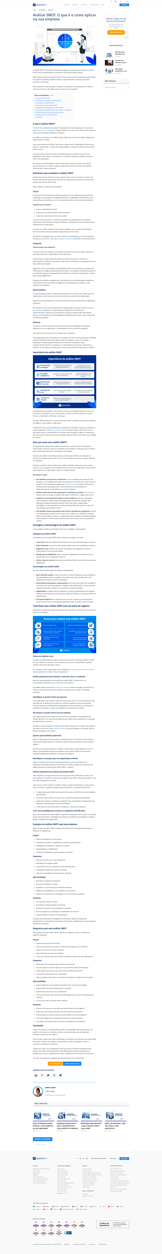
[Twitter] (48, 1075)
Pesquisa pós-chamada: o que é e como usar (121, 62)
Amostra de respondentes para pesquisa (91, 1172)
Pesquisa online (60, 1168)
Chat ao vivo (112, 1158)
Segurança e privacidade (87, 1196)
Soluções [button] (75, 5)
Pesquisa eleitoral (61, 1177)
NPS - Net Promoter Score (116, 1168)
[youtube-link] (86, 1158)
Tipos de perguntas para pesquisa (40, 1179)
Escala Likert (113, 1187)
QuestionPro (42, 10)
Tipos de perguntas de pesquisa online (118, 1185)
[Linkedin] (35, 1075)
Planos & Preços (86, 1187)
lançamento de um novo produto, (83, 669)
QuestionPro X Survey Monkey (117, 1172)
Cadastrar (124, 5)
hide (52, 95)
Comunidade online (86, 1170)
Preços (102, 5)
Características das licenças (88, 1185)
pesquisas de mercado (62, 687)
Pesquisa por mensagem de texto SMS (65, 1183)
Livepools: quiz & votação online (89, 1181)
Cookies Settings (102, 1244)
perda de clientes (59, 728)
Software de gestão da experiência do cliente (92, 1175)
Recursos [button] (83, 5)
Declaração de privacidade (79, 1244)
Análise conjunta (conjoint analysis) (118, 1189)
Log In (126, 1)
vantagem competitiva (65, 239)
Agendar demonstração (72, 1063)
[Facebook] (42, 1075)
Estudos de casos (37, 1170)
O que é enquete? (114, 1177)
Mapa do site (67, 1244)
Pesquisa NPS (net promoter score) (65, 1187)
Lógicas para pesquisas (38, 1177)
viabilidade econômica (54, 430)
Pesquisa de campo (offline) (63, 1179)
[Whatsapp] (54, 1075)
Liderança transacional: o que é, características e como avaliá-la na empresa (67, 1125)
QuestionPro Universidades (88, 1183)
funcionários (71, 484)
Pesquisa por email (61, 1181)
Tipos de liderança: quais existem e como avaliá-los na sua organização (43, 1125)
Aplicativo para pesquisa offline (89, 1179)
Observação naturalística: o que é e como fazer (121, 71)
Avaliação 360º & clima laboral (89, 1177)
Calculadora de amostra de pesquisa (41, 1168)
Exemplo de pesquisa (62, 1189)
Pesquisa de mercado (62, 1170)
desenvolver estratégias (44, 130)
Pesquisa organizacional (62, 1175)
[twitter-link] (80, 1158)
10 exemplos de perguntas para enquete (119, 1181)
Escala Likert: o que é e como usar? (118, 1170)
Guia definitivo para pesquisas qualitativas (119, 1183)
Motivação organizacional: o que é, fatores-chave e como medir (91, 1125)
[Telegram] (60, 1075)
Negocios (50, 10)
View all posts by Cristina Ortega (55, 1095)
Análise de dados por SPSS (116, 1191)
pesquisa (56, 200)
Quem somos (85, 1194)
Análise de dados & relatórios (39, 1181)
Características (94, 5)
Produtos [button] (66, 5)
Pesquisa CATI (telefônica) (63, 1185)
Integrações (35, 1175)
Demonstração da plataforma (39, 1183)
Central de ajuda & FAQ (99, 1158)
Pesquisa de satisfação (62, 1172)
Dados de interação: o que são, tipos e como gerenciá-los (115, 1125)
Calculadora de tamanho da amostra (118, 1175)
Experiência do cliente (62, 1193)
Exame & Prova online (62, 1191)
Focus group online (114, 1179)
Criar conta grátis (55, 1063)
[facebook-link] (77, 1158)
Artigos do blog (36, 1172)
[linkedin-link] (83, 1158)
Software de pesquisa (87, 1168)
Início (34, 10)
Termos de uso (92, 1244)
